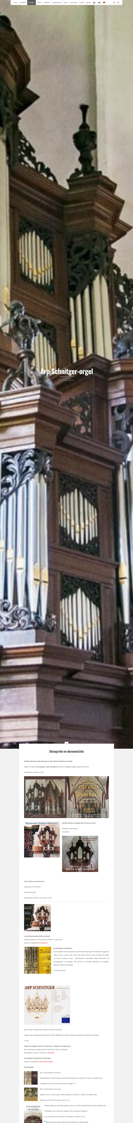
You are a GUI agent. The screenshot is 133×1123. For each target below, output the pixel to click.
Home (15, 2)
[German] (104, 2)
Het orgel (31, 2)
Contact (82, 2)
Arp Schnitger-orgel (66, 371)
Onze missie (73, 2)
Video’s (66, 2)
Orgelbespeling (56, 2)
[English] (99, 2)
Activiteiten (47, 2)
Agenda (88, 2)
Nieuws (39, 2)
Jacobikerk (23, 2)
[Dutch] (94, 2)
